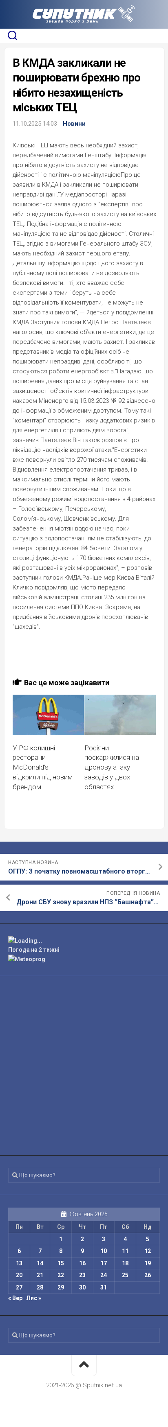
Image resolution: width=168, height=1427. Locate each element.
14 (40, 1263)
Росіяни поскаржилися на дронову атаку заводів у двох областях (111, 767)
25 (125, 1275)
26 (147, 1275)
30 (82, 1287)
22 (60, 1275)
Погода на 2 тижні (34, 949)
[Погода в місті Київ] (84, 941)
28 (40, 1287)
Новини (74, 123)
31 (103, 1287)
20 (19, 1275)
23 (82, 1275)
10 (103, 1251)
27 (19, 1287)
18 (125, 1263)
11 (125, 1251)
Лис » (33, 1298)
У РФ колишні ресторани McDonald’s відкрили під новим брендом (43, 767)
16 (82, 1263)
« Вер (15, 1298)
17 (103, 1263)
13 (19, 1263)
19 (147, 1263)
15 (60, 1263)
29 (60, 1287)
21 (40, 1275)
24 (103, 1275)
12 (147, 1251)
